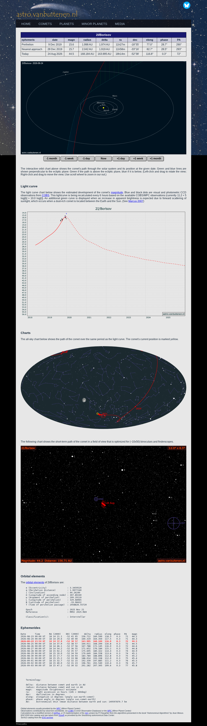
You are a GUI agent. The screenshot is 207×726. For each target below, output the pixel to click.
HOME (26, 24)
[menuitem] (26, 24)
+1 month (155, 158)
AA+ (87, 713)
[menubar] (73, 24)
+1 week (138, 158)
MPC (58, 708)
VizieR (61, 715)
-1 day (86, 158)
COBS (45, 195)
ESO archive (47, 717)
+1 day (121, 158)
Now (103, 158)
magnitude (117, 192)
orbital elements (35, 582)
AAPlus (57, 713)
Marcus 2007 (135, 201)
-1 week (69, 158)
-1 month (51, 158)
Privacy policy (21, 724)
